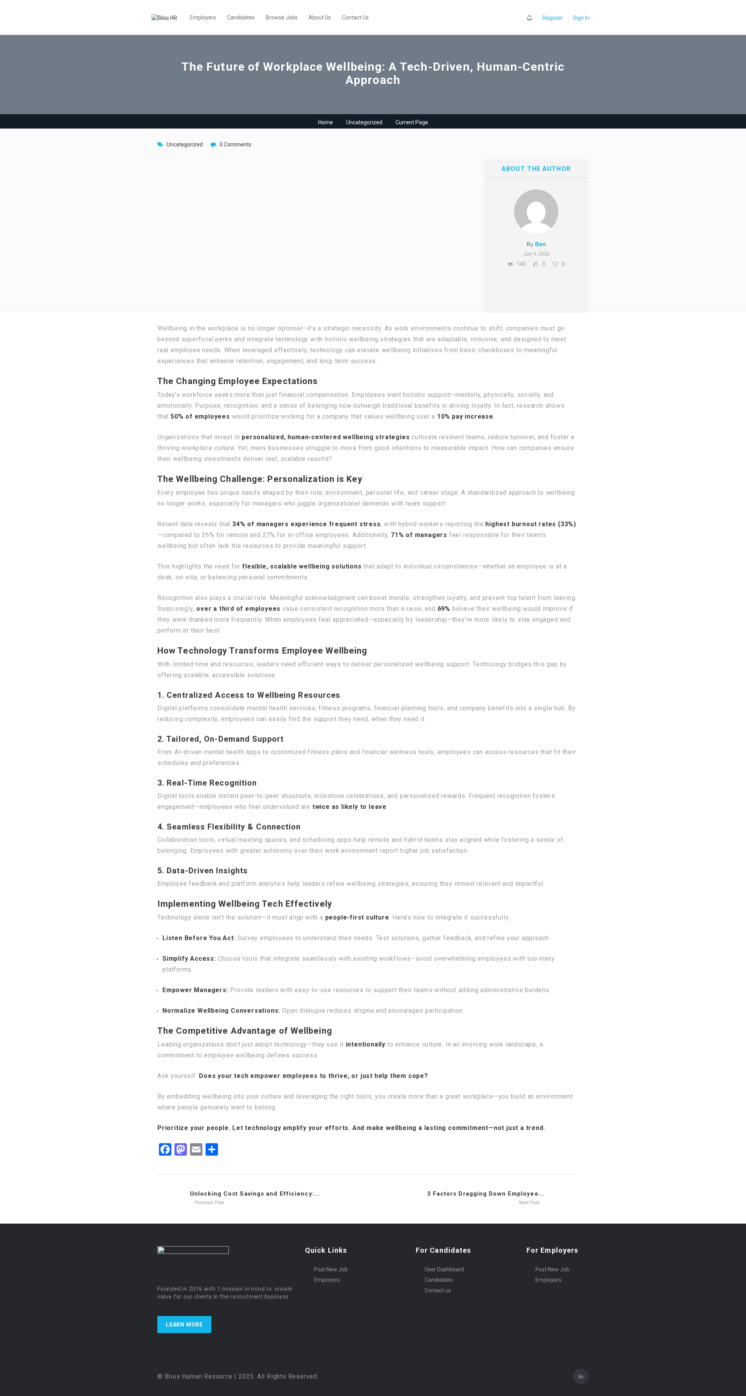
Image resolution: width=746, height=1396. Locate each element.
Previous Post (208, 1202)
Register (552, 18)
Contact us (438, 1290)
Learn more (184, 1324)
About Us (320, 17)
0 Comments (235, 144)
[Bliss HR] (168, 17)
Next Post (530, 1202)
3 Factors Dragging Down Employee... (486, 1193)
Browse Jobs (282, 17)
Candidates (241, 17)
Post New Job (331, 1269)
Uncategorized (364, 122)
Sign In (581, 18)
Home (325, 122)
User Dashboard (444, 1269)
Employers (203, 17)
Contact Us (355, 17)
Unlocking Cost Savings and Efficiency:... (255, 1193)
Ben (540, 244)
